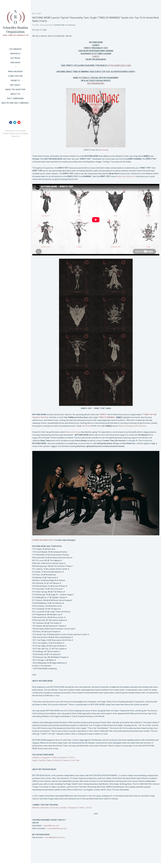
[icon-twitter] (15, 122)
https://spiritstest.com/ (126, 176)
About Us (15, 94)
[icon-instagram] (19, 122)
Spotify (42, 760)
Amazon (57, 760)
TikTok (72, 757)
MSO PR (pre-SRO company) (15, 103)
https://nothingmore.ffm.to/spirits (132, 426)
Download (103, 150)
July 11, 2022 (36, 13)
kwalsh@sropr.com (51, 825)
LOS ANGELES (15, 49)
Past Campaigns (15, 98)
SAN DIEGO (15, 62)
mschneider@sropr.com (57, 828)
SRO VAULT (15, 85)
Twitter (54, 757)
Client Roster (15, 76)
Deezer (49, 760)
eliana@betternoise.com (55, 837)
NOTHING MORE (59, 25)
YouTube (75, 760)
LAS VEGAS (15, 58)
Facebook (63, 757)
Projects (15, 80)
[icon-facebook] (11, 122)
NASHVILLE (15, 53)
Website (35, 757)
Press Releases (15, 71)
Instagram (45, 757)
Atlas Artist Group (73, 432)
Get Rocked (86, 426)
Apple (34, 760)
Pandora (66, 760)
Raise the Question (15, 89)
